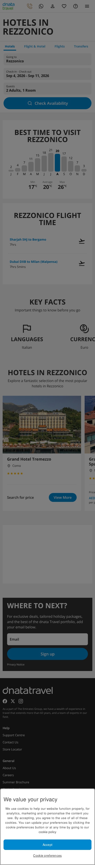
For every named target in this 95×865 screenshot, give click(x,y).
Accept (48, 844)
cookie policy (47, 831)
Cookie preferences (47, 855)
